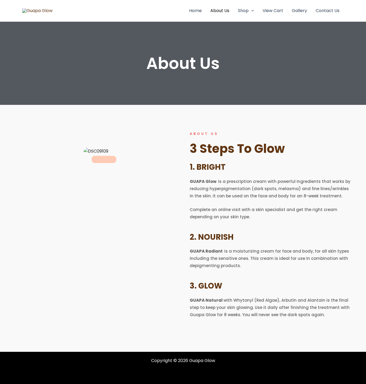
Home (195, 11)
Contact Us (327, 11)
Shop (243, 11)
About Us (219, 11)
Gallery (299, 11)
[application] (251, 10)
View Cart (273, 11)
